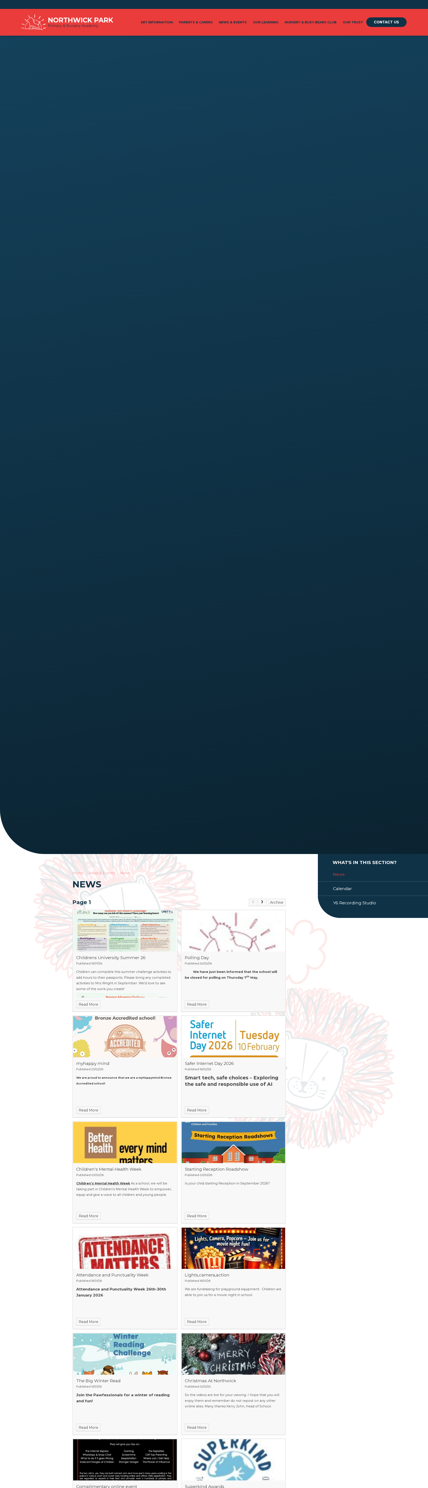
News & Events (102, 873)
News (125, 873)
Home (77, 873)
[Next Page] (262, 902)
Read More (88, 1004)
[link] (253, 902)
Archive (276, 902)
